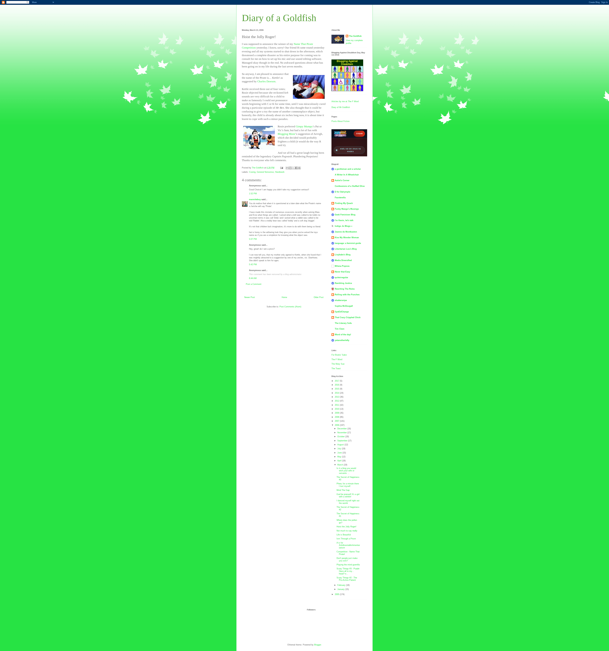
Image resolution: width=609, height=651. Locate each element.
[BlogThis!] (290, 168)
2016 (337, 385)
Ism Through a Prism (346, 538)
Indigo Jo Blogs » (343, 226)
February (341, 585)
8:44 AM (253, 278)
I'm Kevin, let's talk (344, 220)
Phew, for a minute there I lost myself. (348, 484)
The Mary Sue (337, 364)
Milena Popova (342, 266)
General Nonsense (265, 172)
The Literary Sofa (343, 323)
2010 (337, 409)
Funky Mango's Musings (347, 209)
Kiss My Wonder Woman (347, 237)
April (339, 460)
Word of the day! (343, 334)
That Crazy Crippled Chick (347, 317)
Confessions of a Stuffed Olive (350, 186)
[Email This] (287, 168)
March (340, 465)
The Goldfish (355, 36)
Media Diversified (343, 260)
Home (284, 297)
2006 (337, 425)
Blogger (317, 645)
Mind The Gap (343, 490)
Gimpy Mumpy (304, 126)
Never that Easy (342, 272)
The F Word (336, 359)
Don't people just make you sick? (347, 559)
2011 (337, 405)
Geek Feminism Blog (345, 214)
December (342, 428)
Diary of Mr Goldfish (340, 107)
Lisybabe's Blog (342, 254)
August (340, 444)
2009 (337, 413)
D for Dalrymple (342, 192)
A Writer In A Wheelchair (347, 174)
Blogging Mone (286, 133)
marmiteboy (255, 199)
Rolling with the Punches (347, 294)
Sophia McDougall (344, 306)
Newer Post (249, 297)
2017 (337, 381)
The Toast (336, 368)
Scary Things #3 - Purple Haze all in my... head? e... (348, 571)
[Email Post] (281, 168)
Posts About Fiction (340, 121)
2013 (337, 397)
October (341, 436)
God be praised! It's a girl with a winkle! (348, 495)
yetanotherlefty (342, 340)
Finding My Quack (344, 203)
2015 (337, 389)
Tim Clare (339, 329)
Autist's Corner (342, 180)
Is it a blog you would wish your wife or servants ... (346, 470)
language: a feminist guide (348, 243)
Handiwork (280, 172)
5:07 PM (253, 239)
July (339, 448)
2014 (337, 393)
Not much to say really (347, 531)
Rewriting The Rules (345, 289)
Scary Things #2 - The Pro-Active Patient (347, 578)
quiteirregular (341, 277)
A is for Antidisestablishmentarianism (348, 545)
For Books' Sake (339, 355)
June (339, 452)
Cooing (252, 172)
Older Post (319, 297)
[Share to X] (293, 168)
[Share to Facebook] (296, 168)
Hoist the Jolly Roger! (346, 526)
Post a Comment (253, 284)
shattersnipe (341, 300)
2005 (337, 594)
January (341, 589)
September (342, 440)
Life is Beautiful (344, 534)
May (339, 456)
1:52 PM (253, 193)
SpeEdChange (342, 312)
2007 (337, 421)
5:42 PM (253, 264)
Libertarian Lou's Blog (346, 249)
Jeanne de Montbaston (346, 232)
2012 (337, 401)
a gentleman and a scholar (348, 169)
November (342, 432)
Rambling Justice (343, 283)
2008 (337, 417)
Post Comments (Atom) (290, 306)
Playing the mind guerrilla (348, 564)
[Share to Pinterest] (299, 168)
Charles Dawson (266, 81)
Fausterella (340, 197)
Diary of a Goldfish (279, 18)
